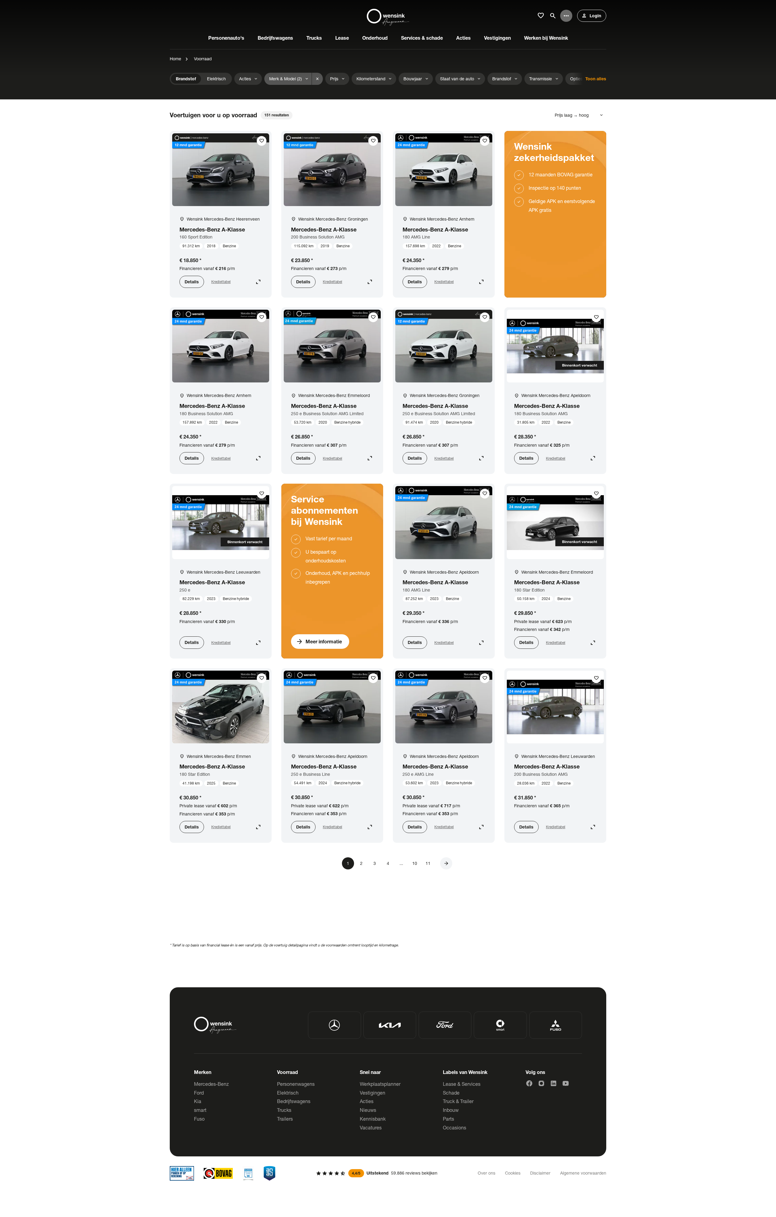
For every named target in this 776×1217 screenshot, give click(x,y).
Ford (199, 1092)
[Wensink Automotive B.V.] (388, 15)
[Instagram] (541, 1083)
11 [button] (428, 863)
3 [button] (374, 863)
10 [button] (414, 863)
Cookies (512, 1172)
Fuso (199, 1119)
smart (200, 1110)
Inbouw (451, 1110)
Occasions (454, 1127)
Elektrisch (288, 1092)
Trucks (284, 1110)
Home (175, 58)
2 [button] (361, 863)
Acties (366, 1101)
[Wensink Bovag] (218, 1173)
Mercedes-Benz (211, 1084)
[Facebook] (529, 1083)
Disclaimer (540, 1172)
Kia (197, 1101)
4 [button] (388, 863)
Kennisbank (373, 1119)
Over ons (486, 1172)
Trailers (285, 1119)
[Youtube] (565, 1083)
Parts (448, 1119)
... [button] (401, 863)
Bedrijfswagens (293, 1101)
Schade (451, 1092)
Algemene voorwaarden (583, 1172)
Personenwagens (296, 1084)
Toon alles (595, 78)
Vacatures (371, 1127)
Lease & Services (461, 1084)
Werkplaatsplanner (380, 1084)
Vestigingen (372, 1092)
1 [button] (348, 863)
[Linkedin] (553, 1083)
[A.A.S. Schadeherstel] (269, 1173)
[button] (446, 863)
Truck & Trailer (458, 1101)
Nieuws (368, 1110)
